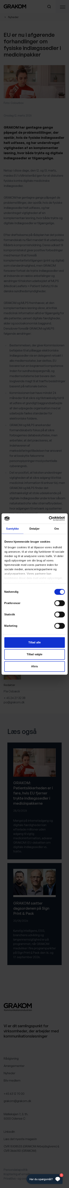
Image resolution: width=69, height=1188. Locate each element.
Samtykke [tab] (12, 528)
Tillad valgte (34, 654)
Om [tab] (56, 528)
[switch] (59, 603)
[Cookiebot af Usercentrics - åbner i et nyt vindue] (49, 518)
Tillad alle (34, 642)
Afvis (34, 666)
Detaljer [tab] (34, 528)
